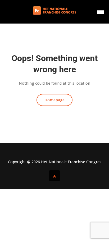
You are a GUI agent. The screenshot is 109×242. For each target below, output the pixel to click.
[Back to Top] (54, 175)
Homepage (54, 100)
